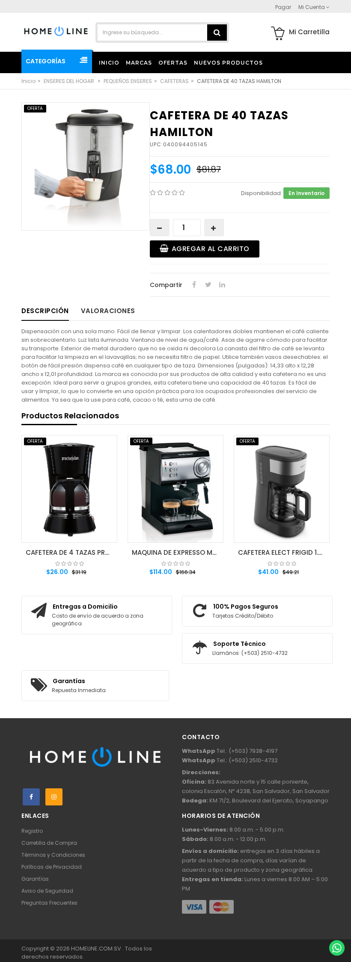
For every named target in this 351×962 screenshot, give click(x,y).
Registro (32, 831)
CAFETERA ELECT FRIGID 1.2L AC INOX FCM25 (284, 552)
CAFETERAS (174, 81)
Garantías (35, 878)
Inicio (28, 81)
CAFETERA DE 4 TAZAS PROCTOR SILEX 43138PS (71, 552)
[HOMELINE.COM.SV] (55, 30)
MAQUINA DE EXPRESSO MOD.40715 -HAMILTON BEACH (177, 552)
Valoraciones (108, 310)
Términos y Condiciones (53, 854)
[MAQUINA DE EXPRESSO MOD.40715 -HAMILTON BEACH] (175, 488)
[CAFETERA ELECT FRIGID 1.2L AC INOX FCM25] (281, 488)
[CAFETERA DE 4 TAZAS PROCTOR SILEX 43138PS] (69, 488)
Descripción (45, 310)
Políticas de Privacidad (51, 866)
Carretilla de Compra (49, 843)
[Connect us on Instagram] (53, 796)
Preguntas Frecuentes (49, 902)
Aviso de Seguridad (47, 890)
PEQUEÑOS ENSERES (128, 81)
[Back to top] (336, 929)
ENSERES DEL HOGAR (69, 81)
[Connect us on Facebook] (31, 796)
